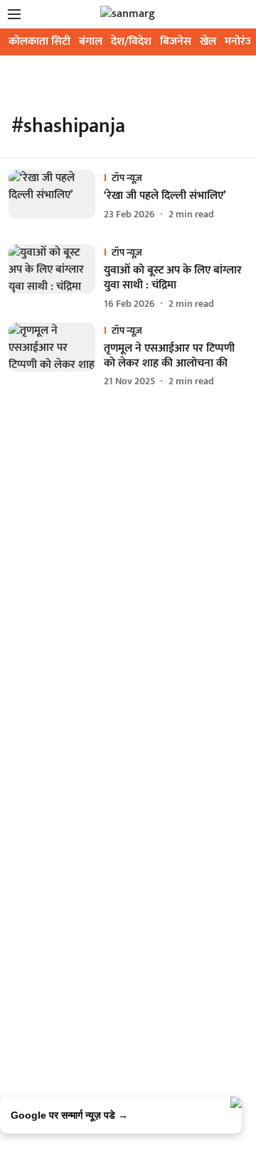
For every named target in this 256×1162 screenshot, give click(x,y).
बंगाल (90, 41)
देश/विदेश (131, 41)
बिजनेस (175, 41)
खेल (208, 41)
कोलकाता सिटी (39, 41)
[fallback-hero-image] (56, 196)
